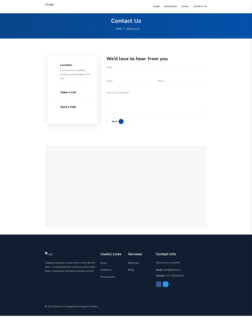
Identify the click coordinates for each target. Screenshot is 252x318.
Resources (170, 6)
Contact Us (200, 6)
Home (156, 6)
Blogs (185, 6)
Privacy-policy (107, 276)
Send (115, 121)
